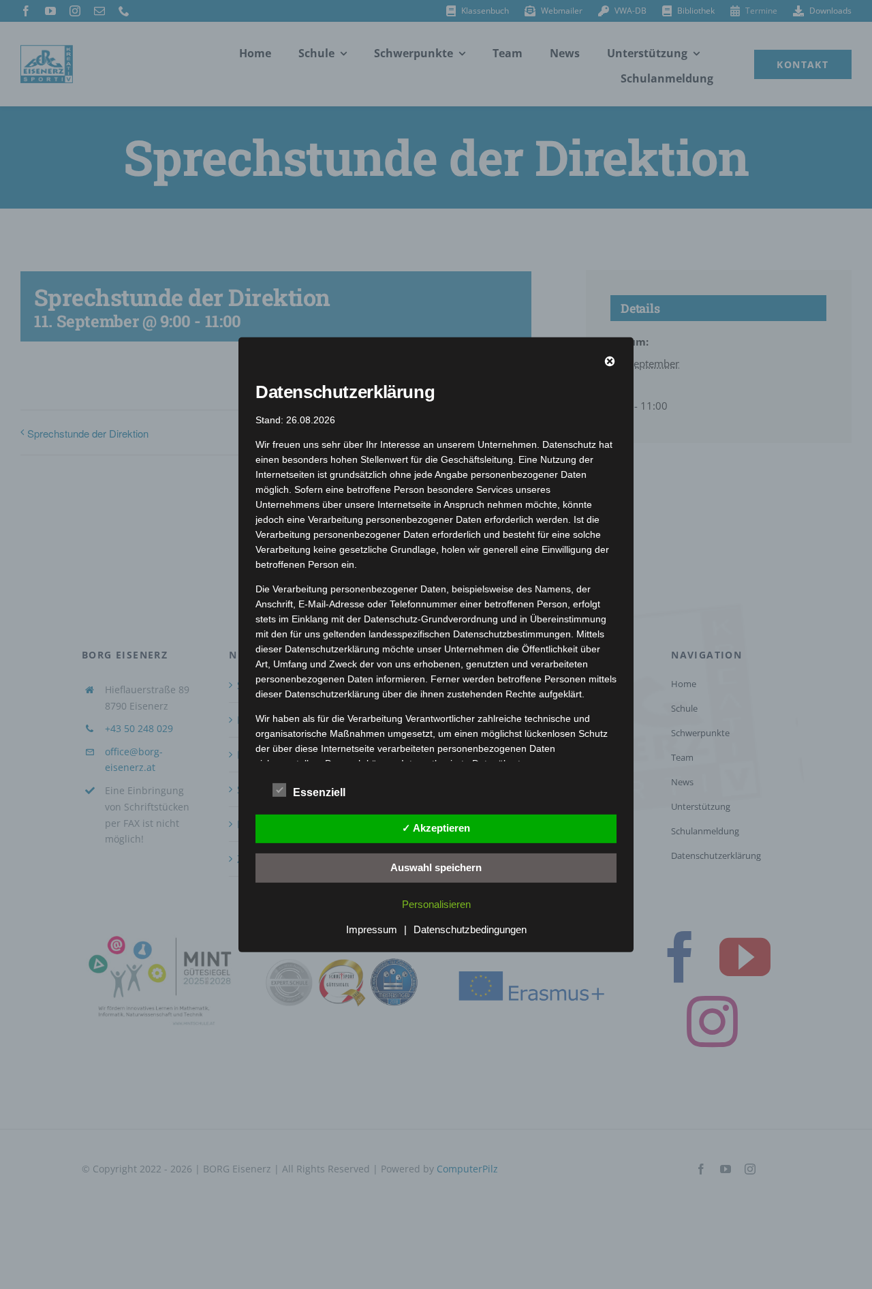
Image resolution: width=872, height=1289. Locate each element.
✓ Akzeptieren (436, 828)
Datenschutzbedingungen (470, 929)
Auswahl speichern (436, 867)
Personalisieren (436, 904)
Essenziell (319, 792)
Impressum (371, 929)
